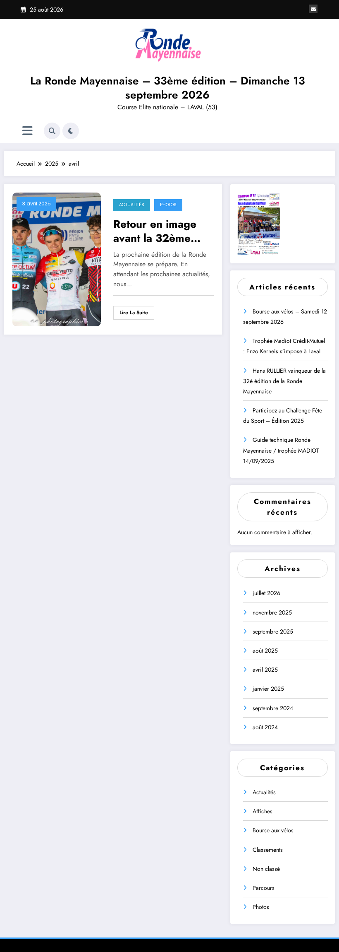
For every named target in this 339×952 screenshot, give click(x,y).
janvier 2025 (268, 688)
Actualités (131, 205)
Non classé (266, 869)
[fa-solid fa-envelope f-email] (313, 9)
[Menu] (27, 131)
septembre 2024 (273, 708)
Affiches (262, 811)
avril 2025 (265, 669)
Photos (168, 205)
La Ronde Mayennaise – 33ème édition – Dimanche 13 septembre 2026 (167, 88)
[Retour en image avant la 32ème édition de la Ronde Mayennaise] (56, 259)
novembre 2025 (272, 612)
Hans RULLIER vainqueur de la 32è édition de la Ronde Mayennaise (284, 380)
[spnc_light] (70, 131)
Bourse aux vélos (273, 830)
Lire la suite (133, 312)
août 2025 (265, 650)
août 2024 (265, 727)
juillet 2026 (266, 593)
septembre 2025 (273, 631)
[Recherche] (52, 131)
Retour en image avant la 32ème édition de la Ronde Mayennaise (162, 231)
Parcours (264, 888)
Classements (268, 850)
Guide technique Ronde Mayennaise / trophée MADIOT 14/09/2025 (281, 450)
